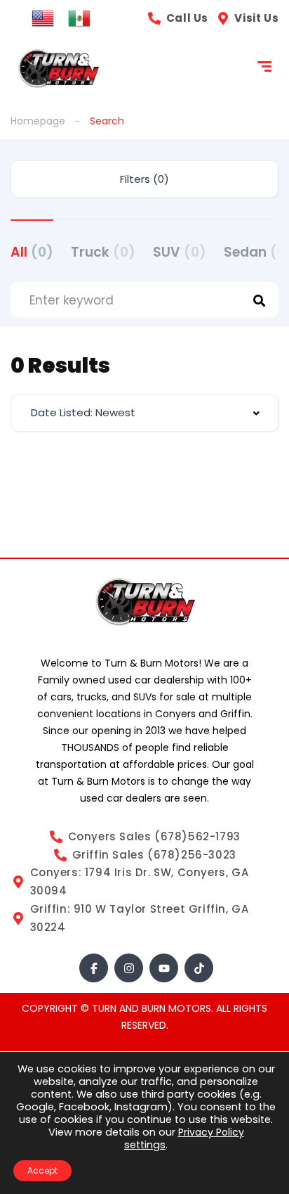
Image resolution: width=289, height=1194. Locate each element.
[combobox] (144, 413)
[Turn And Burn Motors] (58, 69)
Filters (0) (144, 179)
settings (145, 1144)
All (32, 252)
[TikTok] (198, 968)
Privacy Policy (211, 1132)
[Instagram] (128, 968)
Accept (42, 1170)
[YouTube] (163, 968)
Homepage (38, 121)
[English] (43, 18)
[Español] (79, 18)
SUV (179, 252)
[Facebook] (93, 968)
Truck (103, 252)
